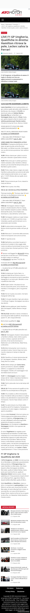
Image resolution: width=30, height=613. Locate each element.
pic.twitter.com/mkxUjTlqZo (9, 265)
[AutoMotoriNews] (11, 13)
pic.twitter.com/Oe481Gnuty (10, 197)
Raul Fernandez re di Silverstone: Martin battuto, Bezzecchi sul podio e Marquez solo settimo (19, 540)
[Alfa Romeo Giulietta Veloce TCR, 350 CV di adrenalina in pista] (5, 522)
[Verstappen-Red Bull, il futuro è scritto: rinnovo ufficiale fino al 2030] (5, 578)
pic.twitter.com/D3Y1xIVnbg (9, 326)
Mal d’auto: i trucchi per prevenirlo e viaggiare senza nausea (18, 549)
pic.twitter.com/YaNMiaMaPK (10, 134)
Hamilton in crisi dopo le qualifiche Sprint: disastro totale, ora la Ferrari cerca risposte (19, 530)
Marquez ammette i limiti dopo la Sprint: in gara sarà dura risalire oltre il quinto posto (20, 512)
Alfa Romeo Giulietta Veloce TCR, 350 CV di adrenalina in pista (19, 521)
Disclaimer (20, 591)
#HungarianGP (20, 263)
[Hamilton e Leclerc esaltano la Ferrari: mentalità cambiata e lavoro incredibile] (5, 559)
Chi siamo (10, 588)
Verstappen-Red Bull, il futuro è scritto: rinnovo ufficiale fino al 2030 (19, 578)
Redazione (19, 588)
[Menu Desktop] (2, 19)
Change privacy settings (23, 611)
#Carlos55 (21, 253)
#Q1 (10, 324)
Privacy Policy (10, 591)
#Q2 (14, 263)
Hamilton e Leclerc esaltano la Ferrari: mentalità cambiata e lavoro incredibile (19, 559)
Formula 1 (4, 33)
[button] (28, 20)
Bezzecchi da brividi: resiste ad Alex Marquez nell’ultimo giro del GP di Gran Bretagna (19, 569)
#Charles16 (6, 259)
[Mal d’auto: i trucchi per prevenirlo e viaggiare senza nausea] (5, 549)
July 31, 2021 (18, 139)
